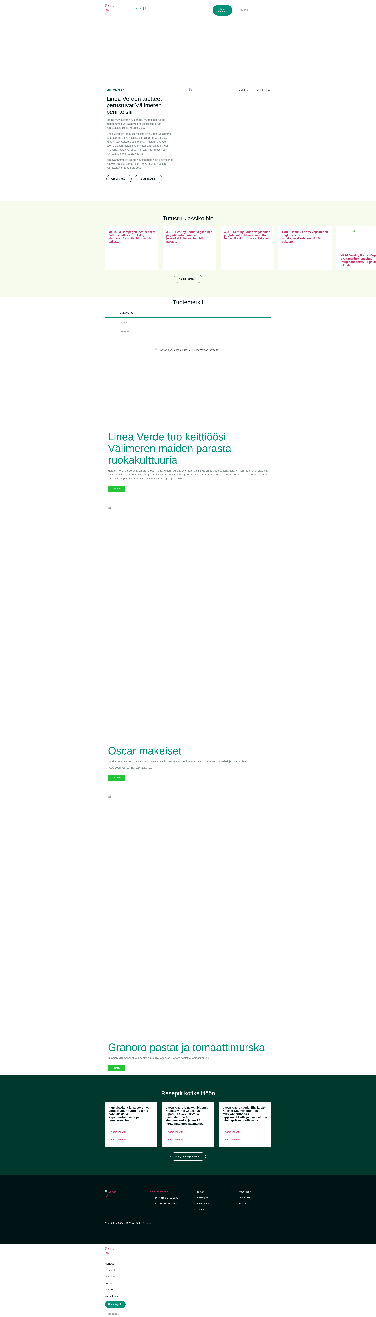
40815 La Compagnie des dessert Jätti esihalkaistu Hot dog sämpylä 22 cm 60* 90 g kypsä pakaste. (132, 236)
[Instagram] (267, 1225)
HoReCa (125, 8)
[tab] (188, 313)
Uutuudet (188, 8)
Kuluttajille (141, 8)
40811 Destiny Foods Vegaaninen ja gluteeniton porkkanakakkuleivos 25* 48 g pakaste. (305, 236)
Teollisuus (158, 8)
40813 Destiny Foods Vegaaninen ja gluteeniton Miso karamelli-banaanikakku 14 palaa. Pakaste (247, 235)
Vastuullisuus (131, 12)
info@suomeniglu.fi (160, 1191)
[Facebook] (257, 1225)
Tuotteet (173, 8)
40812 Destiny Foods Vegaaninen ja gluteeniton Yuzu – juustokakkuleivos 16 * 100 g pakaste (189, 236)
